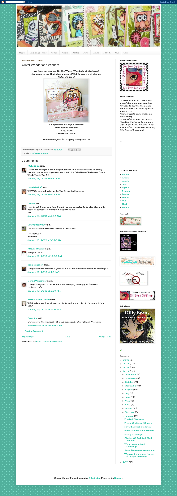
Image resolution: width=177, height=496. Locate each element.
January (129, 416)
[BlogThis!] (72, 149)
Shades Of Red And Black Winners (138, 439)
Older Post (105, 337)
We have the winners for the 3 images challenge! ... (139, 455)
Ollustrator (94, 478)
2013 (126, 367)
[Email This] (69, 149)
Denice (31, 203)
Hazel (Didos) (35, 187)
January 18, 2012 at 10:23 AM (45, 240)
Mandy (107, 53)
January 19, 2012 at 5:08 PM (44, 309)
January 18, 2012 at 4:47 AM (44, 178)
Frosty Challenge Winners (138, 423)
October (129, 382)
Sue (117, 53)
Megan (126, 194)
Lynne (96, 53)
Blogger (118, 478)
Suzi (125, 53)
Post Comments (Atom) (49, 341)
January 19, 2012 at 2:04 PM (44, 291)
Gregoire (32, 318)
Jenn (85, 53)
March (129, 408)
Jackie (75, 53)
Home (22, 53)
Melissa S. (33, 166)
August (129, 389)
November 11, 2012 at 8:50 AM (45, 325)
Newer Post (28, 337)
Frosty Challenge (133, 434)
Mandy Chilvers (36, 249)
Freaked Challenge (134, 419)
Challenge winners (39, 153)
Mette (125, 197)
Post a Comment (34, 331)
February (130, 412)
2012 (126, 371)
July (127, 393)
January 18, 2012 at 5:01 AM (44, 194)
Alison (54, 53)
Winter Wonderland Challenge (134, 445)
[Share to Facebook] (77, 149)
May (128, 401)
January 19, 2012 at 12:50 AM (45, 256)
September (131, 386)
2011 (126, 462)
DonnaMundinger (37, 281)
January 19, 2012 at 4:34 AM (44, 272)
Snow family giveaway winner (139, 450)
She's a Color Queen (39, 299)
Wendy (125, 207)
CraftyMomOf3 (36, 224)
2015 (126, 360)
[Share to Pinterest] (80, 149)
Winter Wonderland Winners (139, 430)
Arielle (65, 53)
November (130, 378)
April (128, 404)
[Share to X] (74, 149)
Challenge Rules (38, 53)
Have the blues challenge (137, 427)
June (128, 397)
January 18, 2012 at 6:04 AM (44, 216)
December (131, 374)
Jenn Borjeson (35, 265)
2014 (126, 363)
